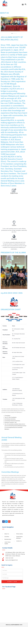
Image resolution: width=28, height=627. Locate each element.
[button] (22, 4)
